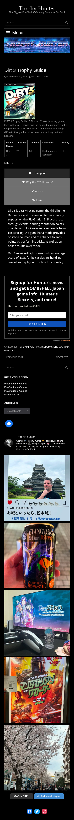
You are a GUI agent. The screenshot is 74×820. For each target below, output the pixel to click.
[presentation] (37, 173)
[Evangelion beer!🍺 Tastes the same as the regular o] (37, 555)
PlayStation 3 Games (15, 390)
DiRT (6, 350)
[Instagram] (44, 811)
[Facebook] (9, 423)
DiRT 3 (13, 350)
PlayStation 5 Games (15, 383)
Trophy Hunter (37, 8)
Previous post (14, 357)
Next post (62, 357)
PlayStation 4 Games (15, 387)
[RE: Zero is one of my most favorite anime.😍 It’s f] (37, 623)
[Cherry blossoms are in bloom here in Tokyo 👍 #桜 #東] (37, 757)
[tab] (37, 173)
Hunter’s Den (11, 394)
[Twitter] (37, 811)
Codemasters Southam (55, 347)
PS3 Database (26, 347)
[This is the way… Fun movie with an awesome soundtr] (37, 690)
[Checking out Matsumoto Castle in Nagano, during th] (37, 488)
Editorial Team (39, 77)
